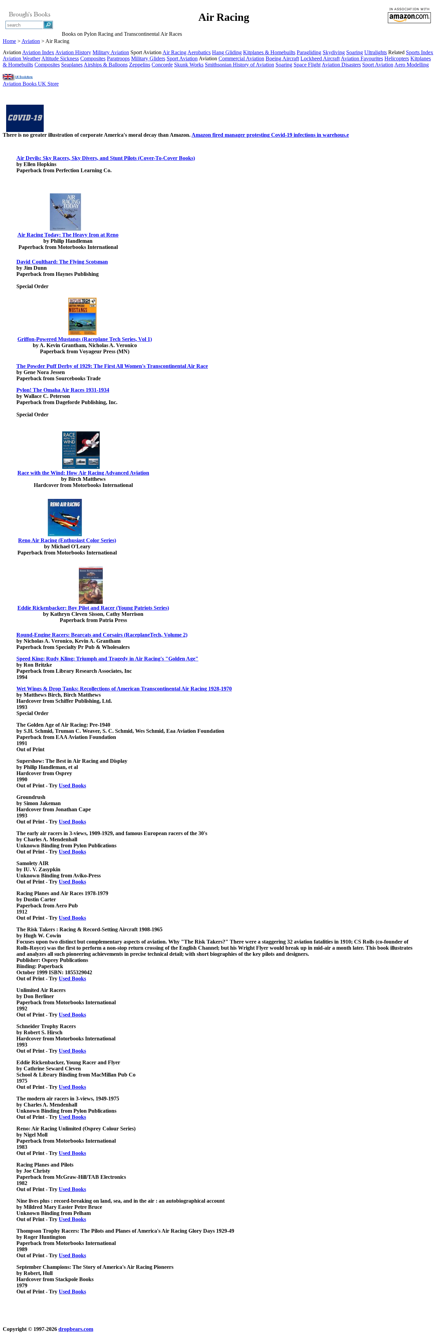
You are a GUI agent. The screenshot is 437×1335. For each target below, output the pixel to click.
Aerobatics (199, 52)
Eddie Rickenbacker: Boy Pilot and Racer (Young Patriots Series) (93, 608)
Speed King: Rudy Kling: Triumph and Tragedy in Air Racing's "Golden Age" (107, 659)
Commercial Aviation (241, 58)
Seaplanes (72, 65)
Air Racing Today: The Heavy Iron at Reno (67, 235)
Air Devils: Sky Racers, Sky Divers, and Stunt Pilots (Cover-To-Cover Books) (105, 158)
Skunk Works (188, 65)
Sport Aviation (182, 58)
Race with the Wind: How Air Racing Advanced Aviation (83, 473)
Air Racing (174, 52)
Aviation (31, 41)
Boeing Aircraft (282, 58)
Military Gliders (148, 58)
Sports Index (419, 52)
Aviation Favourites (362, 58)
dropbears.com (75, 1329)
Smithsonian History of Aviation (239, 65)
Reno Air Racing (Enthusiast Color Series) (67, 540)
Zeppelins (139, 65)
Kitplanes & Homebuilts (269, 52)
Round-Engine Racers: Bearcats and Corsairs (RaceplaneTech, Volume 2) (101, 635)
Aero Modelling (411, 65)
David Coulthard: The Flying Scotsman (62, 262)
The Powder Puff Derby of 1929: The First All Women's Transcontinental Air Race (112, 366)
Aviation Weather (21, 58)
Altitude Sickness (60, 58)
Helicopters (396, 58)
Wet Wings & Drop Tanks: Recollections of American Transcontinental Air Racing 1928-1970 (124, 689)
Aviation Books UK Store (31, 84)
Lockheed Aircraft (320, 58)
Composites (92, 58)
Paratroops (118, 58)
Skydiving (334, 52)
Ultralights (375, 52)
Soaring (354, 52)
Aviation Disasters (341, 65)
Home (9, 41)
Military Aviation (111, 52)
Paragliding (309, 52)
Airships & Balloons (106, 65)
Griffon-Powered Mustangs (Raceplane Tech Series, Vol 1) (84, 339)
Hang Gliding (227, 52)
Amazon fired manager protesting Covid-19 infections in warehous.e (270, 135)
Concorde (162, 65)
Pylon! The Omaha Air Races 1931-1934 (62, 390)
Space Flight (307, 65)
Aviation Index (38, 52)
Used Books (72, 785)
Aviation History (73, 52)
